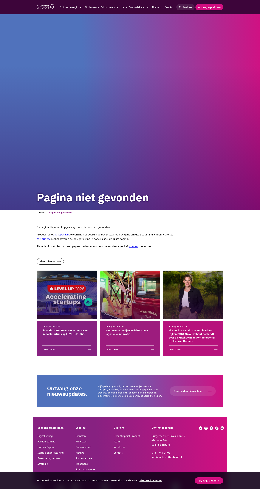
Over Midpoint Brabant (127, 436)
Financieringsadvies (48, 458)
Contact (118, 452)
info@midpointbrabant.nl (167, 457)
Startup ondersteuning (50, 452)
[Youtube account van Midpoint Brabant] (222, 429)
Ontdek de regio (69, 7)
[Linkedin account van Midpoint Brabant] (200, 429)
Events (168, 7)
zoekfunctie (44, 239)
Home (42, 212)
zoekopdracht (61, 234)
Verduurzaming (46, 441)
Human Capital (45, 447)
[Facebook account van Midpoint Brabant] (211, 429)
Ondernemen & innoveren (100, 7)
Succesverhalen (84, 458)
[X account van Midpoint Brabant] (217, 429)
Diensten (81, 436)
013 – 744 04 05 (161, 452)
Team (117, 441)
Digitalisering (45, 436)
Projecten (81, 441)
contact (133, 246)
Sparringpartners (85, 469)
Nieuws (156, 7)
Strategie (42, 463)
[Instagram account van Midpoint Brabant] (206, 429)
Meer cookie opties (150, 480)
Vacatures (119, 447)
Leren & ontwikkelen (133, 7)
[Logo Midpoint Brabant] (45, 7)
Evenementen (83, 447)
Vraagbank (82, 463)
